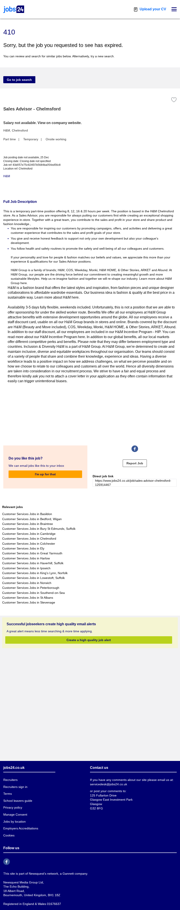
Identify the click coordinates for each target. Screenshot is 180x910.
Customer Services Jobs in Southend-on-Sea (33, 593)
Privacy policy (12, 807)
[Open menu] (174, 9)
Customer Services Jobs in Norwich (26, 583)
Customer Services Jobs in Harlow (26, 558)
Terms (7, 793)
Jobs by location (14, 821)
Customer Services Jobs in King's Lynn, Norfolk (35, 573)
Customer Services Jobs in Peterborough (30, 587)
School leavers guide (17, 800)
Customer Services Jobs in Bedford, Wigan (32, 519)
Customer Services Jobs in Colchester (28, 543)
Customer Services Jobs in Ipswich (26, 568)
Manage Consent (15, 814)
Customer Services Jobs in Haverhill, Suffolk (32, 563)
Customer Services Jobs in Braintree (27, 524)
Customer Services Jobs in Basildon (27, 514)
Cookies (8, 835)
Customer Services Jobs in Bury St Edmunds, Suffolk (39, 528)
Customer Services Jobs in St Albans (27, 597)
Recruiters (10, 780)
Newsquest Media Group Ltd (23, 882)
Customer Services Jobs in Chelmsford (29, 538)
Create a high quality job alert (89, 640)
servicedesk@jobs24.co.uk (108, 784)
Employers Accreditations (20, 828)
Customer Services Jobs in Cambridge (29, 533)
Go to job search (19, 79)
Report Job (134, 463)
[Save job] (174, 99)
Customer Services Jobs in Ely (23, 548)
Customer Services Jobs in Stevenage (28, 602)
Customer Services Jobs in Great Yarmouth (32, 553)
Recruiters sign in (15, 787)
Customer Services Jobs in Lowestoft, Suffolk (33, 578)
